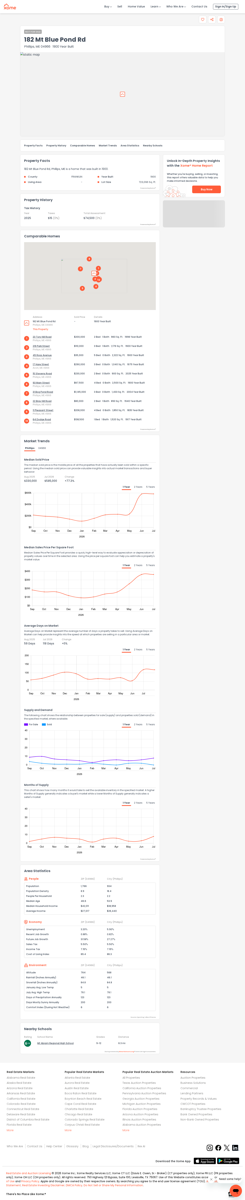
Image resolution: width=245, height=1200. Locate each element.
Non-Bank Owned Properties (199, 1119)
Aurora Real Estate (77, 1083)
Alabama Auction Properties (141, 1125)
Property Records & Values (198, 1099)
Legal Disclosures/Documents (113, 1146)
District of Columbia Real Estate (28, 1119)
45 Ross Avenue (42, 355)
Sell (119, 6)
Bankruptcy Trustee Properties (200, 1109)
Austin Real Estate (77, 1088)
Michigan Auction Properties (141, 1104)
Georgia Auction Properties (140, 1099)
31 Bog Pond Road (43, 392)
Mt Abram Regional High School (55, 1043)
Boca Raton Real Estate (80, 1093)
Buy (106, 6)
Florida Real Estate (19, 1125)
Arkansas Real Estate (21, 1093)
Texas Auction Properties (139, 1083)
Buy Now (206, 189)
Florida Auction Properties (139, 1109)
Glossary (72, 1146)
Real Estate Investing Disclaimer (43, 1185)
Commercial (189, 1088)
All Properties (131, 1078)
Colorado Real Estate (21, 1104)
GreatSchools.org (126, 1051)
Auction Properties (192, 1078)
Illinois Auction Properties (139, 1119)
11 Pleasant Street (43, 410)
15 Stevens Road (42, 373)
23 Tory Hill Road (42, 336)
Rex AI (141, 1146)
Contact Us (199, 6)
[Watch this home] (203, 19)
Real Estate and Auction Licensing (28, 1173)
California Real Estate (21, 1099)
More (10, 1130)
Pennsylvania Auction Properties (144, 1093)
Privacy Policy (30, 1181)
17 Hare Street (41, 364)
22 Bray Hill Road (42, 401)
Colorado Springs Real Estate (85, 1119)
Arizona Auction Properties (140, 1114)
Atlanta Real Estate (77, 1078)
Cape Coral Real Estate (80, 1104)
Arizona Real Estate (20, 1088)
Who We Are (174, 6)
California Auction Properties (141, 1088)
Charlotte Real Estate (79, 1109)
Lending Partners (191, 1093)
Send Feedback (194, 218)
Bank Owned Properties (196, 1114)
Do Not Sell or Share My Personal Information (113, 1185)
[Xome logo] (10, 6)
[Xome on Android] (228, 1160)
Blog (85, 1146)
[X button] (227, 1148)
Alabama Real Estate (21, 1078)
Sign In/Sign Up (225, 6)
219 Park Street (41, 346)
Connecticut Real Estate (23, 1109)
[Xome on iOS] (205, 1160)
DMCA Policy (74, 1185)
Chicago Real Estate (78, 1114)
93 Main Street (41, 382)
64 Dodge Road (42, 419)
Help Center (54, 1146)
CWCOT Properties (192, 1104)
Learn (154, 6)
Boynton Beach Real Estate (83, 1099)
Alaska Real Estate (19, 1083)
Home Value (136, 6)
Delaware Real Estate (21, 1114)
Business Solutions (193, 1083)
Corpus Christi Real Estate (82, 1125)
